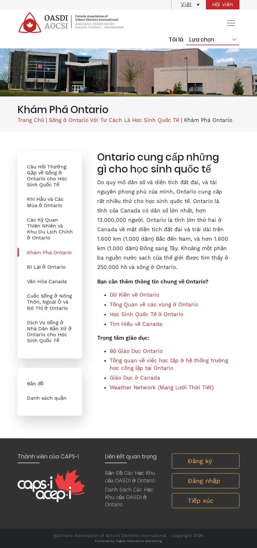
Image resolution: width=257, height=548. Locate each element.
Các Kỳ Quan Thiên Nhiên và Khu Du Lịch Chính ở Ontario (50, 229)
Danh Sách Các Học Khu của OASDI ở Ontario (129, 497)
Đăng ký (200, 461)
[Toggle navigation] (229, 22)
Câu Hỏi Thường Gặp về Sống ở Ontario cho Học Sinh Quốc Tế (47, 176)
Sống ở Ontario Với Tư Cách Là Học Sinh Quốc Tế (114, 120)
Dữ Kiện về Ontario (134, 295)
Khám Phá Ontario (49, 252)
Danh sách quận (46, 398)
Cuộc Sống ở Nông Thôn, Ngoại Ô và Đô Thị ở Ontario (49, 302)
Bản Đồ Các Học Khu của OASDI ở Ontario (130, 477)
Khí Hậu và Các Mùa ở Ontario (45, 202)
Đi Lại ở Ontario (46, 267)
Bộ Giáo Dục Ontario (136, 351)
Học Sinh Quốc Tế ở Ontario (146, 314)
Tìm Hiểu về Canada (136, 324)
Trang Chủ (31, 120)
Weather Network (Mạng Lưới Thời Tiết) (162, 387)
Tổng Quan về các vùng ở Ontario (154, 304)
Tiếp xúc (200, 500)
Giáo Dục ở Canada (135, 378)
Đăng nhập (204, 481)
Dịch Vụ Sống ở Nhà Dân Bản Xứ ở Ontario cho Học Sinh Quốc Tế (49, 332)
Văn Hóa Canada (47, 281)
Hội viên (222, 4)
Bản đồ (35, 383)
